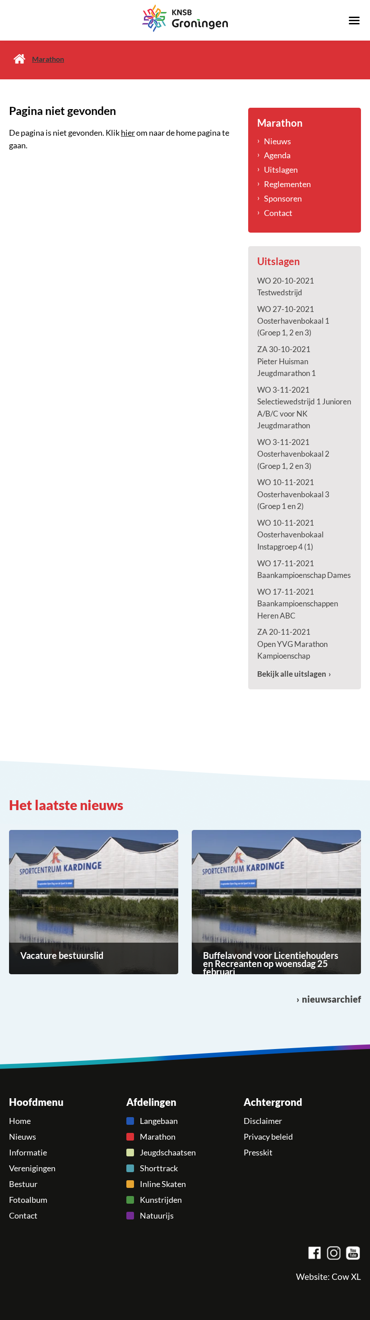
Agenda (277, 155)
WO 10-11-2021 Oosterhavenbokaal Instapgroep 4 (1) (290, 534)
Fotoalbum (28, 1199)
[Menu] (354, 20)
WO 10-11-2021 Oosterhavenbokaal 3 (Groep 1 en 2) (293, 494)
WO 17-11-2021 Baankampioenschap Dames (304, 569)
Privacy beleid (268, 1136)
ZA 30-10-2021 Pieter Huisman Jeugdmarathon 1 (286, 361)
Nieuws (277, 141)
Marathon (158, 1136)
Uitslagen (281, 169)
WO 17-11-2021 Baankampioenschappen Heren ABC (297, 603)
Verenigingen (32, 1168)
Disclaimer (263, 1120)
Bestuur (23, 1183)
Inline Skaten (163, 1183)
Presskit (258, 1152)
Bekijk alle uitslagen (291, 673)
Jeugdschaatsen (168, 1152)
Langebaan (159, 1120)
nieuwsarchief (331, 999)
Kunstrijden (161, 1199)
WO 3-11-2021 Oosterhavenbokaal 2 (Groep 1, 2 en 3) (293, 454)
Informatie (28, 1152)
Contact (278, 212)
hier (128, 132)
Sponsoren (283, 198)
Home (19, 59)
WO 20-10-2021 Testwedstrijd (285, 286)
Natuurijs (157, 1215)
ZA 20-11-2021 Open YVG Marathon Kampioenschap (292, 644)
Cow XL (346, 1276)
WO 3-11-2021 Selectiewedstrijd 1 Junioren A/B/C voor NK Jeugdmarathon (304, 407)
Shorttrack (159, 1168)
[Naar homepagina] (185, 18)
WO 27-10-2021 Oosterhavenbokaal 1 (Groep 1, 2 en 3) (293, 321)
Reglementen (287, 183)
